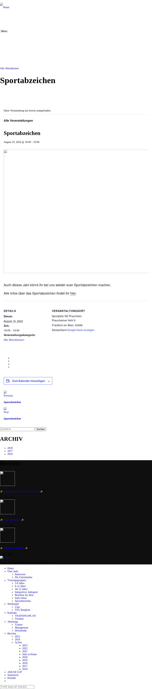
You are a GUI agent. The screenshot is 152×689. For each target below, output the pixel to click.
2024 (17, 639)
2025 (17, 636)
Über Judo (12, 571)
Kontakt (11, 678)
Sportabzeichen (23, 601)
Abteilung (12, 621)
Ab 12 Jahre (21, 589)
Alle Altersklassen (9, 68)
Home (10, 568)
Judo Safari (21, 598)
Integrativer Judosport (26, 592)
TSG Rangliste (22, 609)
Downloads (21, 630)
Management (21, 627)
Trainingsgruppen (16, 580)
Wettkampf (13, 604)
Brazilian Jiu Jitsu (24, 595)
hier (73, 293)
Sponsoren (12, 675)
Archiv (18, 642)
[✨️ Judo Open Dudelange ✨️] (76, 535)
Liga (17, 607)
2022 (24, 648)
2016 (10, 454)
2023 (24, 645)
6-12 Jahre (20, 586)
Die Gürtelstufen (23, 577)
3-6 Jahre (19, 583)
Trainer (19, 624)
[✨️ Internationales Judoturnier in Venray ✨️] (76, 479)
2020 (24, 657)
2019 (24, 660)
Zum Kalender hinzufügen (28, 381)
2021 (24, 651)
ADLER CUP (14, 672)
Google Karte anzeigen (80, 330)
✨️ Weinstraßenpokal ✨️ (12, 520)
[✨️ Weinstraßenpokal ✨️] (76, 507)
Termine (19, 618)
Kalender (12, 612)
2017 (10, 451)
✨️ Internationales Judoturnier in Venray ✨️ (21, 491)
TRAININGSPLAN (25, 615)
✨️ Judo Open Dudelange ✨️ (14, 548)
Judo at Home (29, 654)
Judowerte (20, 574)
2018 (10, 448)
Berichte (11, 633)
